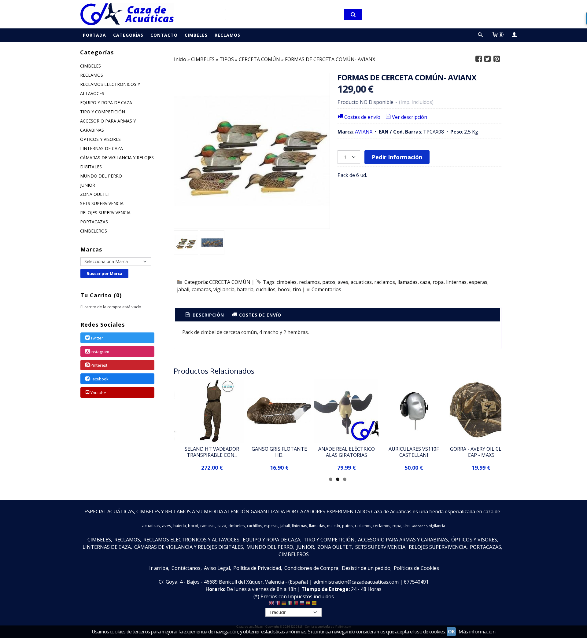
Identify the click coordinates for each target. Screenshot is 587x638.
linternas (456, 282)
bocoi (284, 289)
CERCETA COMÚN (229, 282)
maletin (333, 525)
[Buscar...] (480, 35)
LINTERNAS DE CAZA (101, 148)
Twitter (96, 338)
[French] (277, 604)
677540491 (416, 581)
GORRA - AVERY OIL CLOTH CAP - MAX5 (481, 452)
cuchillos (265, 289)
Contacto (164, 35)
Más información (477, 631)
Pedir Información (397, 157)
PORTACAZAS (94, 222)
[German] (283, 604)
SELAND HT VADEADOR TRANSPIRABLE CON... (212, 452)
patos (328, 282)
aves (343, 282)
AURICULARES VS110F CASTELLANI (414, 452)
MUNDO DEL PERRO (101, 176)
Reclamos (227, 35)
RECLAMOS (91, 75)
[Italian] (289, 604)
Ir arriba (158, 568)
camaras (201, 289)
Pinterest (98, 365)
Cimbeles (196, 35)
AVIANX (363, 131)
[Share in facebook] (478, 59)
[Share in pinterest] (496, 59)
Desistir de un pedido (366, 568)
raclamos (384, 282)
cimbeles (287, 282)
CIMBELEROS (93, 231)
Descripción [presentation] (207, 315)
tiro (297, 289)
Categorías (128, 35)
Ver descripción (409, 117)
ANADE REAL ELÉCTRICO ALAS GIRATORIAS (346, 452)
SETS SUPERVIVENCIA (102, 203)
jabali (183, 289)
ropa (438, 282)
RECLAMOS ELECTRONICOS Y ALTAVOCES (110, 88)
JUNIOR (87, 185)
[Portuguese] (296, 604)
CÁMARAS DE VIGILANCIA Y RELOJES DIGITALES (117, 162)
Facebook (99, 379)
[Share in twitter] (487, 59)
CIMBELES (90, 66)
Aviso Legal (217, 568)
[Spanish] (308, 604)
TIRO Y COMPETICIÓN (102, 112)
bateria (245, 289)
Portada (94, 35)
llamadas (407, 282)
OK (451, 631)
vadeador (419, 526)
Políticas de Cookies (416, 568)
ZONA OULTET (95, 194)
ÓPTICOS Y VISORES (100, 139)
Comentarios (326, 289)
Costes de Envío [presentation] (259, 315)
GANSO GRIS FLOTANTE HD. (279, 452)
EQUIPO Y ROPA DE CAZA (106, 102)
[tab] (204, 315)
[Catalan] (315, 604)
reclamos (309, 282)
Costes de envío (362, 117)
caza (425, 282)
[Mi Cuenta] (514, 35)
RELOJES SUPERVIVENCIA (105, 212)
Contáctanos (186, 568)
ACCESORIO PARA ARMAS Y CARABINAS (108, 125)
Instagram (99, 351)
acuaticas (361, 282)
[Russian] (302, 604)
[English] (271, 604)
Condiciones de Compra (311, 568)
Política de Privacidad (257, 568)
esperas (478, 282)
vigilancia (223, 289)
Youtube (98, 392)
